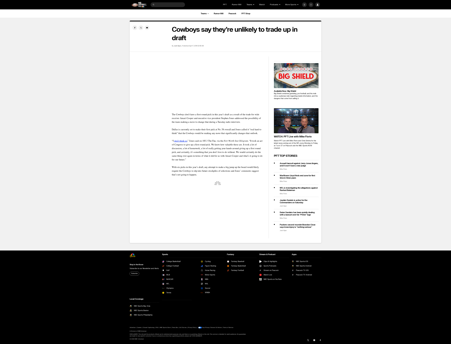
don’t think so (180, 140)
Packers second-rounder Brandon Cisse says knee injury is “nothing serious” (297, 226)
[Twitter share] (141, 27)
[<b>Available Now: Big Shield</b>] (296, 75)
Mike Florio (283, 169)
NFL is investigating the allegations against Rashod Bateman (299, 189)
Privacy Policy (192, 327)
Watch (262, 4)
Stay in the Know (136, 265)
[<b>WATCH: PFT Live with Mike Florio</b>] (296, 120)
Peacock (232, 13)
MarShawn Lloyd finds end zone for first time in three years (297, 176)
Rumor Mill (236, 4)
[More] (304, 4)
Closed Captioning (148, 327)
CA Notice (218, 327)
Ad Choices (183, 327)
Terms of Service (228, 327)
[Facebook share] (134, 27)
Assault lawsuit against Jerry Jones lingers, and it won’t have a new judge (299, 164)
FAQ (157, 327)
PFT (225, 4)
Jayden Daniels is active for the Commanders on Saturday (293, 201)
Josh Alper (177, 46)
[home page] (139, 5)
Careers (139, 327)
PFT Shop (245, 13)
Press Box (175, 327)
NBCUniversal (142, 331)
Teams (204, 13)
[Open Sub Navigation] (254, 4)
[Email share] (147, 27)
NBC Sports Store (165, 327)
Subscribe (134, 273)
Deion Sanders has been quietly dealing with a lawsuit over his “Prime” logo (297, 213)
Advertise (133, 327)
